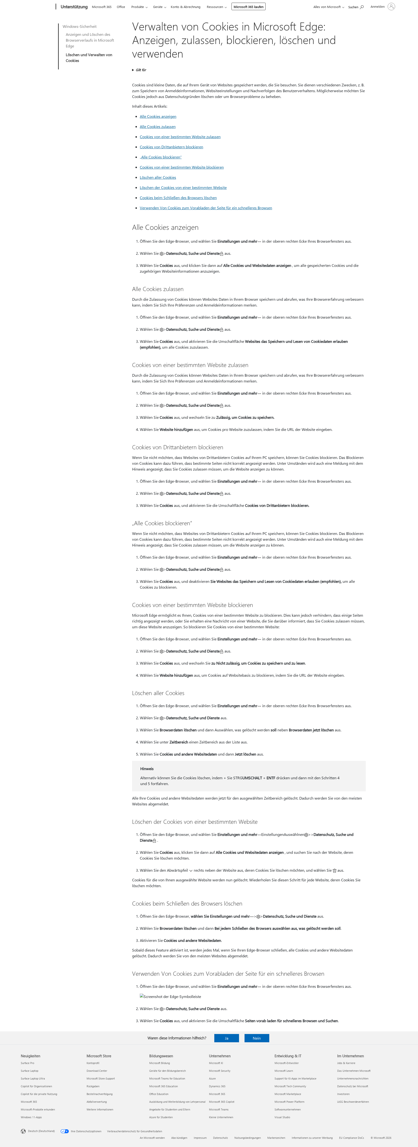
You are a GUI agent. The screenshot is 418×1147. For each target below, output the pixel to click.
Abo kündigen (179, 1138)
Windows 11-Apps (31, 1117)
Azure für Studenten (161, 1117)
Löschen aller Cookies (158, 177)
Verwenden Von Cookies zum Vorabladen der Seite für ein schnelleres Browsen (206, 207)
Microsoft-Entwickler (287, 1063)
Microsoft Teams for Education (167, 1078)
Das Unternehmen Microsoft (354, 1070)
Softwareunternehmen (288, 1109)
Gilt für (141, 69)
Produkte (137, 7)
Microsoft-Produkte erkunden (38, 1109)
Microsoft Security (219, 1070)
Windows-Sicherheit (80, 26)
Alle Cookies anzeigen (158, 116)
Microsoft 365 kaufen (248, 7)
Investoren (343, 1094)
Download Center (97, 1070)
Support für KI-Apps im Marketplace (295, 1078)
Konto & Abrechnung (186, 7)
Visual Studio (282, 1117)
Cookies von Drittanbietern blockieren (171, 146)
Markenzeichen (276, 1138)
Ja (226, 1038)
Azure (212, 1078)
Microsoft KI (216, 1063)
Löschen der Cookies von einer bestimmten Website (183, 187)
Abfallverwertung (97, 1101)
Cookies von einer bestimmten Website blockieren (182, 167)
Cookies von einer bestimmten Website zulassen (180, 136)
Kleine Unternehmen (221, 1117)
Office (121, 7)
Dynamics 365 (217, 1086)
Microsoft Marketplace (288, 1094)
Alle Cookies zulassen (158, 126)
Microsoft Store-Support (101, 1078)
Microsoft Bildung (159, 1063)
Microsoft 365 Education (163, 1086)
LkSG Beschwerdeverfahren (353, 1101)
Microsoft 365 (102, 7)
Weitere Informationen (100, 1109)
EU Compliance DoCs (351, 1138)
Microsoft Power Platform (289, 1101)
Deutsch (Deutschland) (41, 1131)
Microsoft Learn (284, 1070)
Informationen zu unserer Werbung (312, 1138)
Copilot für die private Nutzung (39, 1094)
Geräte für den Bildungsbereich (167, 1070)
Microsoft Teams (219, 1109)
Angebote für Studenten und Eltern (169, 1109)
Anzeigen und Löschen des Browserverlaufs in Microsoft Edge (90, 40)
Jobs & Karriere (346, 1063)
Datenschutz (220, 1138)
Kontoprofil (93, 1063)
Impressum (200, 1138)
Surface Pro (27, 1063)
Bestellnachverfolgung (99, 1094)
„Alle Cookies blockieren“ (161, 156)
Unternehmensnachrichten (352, 1078)
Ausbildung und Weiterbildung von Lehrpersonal (177, 1101)
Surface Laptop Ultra (33, 1078)
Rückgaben (93, 1086)
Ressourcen (215, 7)
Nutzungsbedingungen (247, 1138)
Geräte (158, 7)
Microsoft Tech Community (290, 1086)
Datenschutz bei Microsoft (352, 1086)
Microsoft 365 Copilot (221, 1101)
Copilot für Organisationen (36, 1086)
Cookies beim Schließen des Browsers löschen (178, 197)
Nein (257, 1038)
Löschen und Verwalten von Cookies (89, 57)
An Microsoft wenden (152, 1138)
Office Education (158, 1094)
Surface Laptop (29, 1070)
